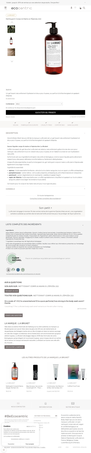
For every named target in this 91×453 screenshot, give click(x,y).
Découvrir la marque (14, 347)
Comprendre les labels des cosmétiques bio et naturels (23, 274)
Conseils (10, 189)
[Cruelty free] (23, 270)
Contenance (10, 104)
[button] (4, 450)
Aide (59, 447)
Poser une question (13, 315)
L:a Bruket (11, 15)
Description (12, 133)
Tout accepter (30, 444)
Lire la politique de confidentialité (12, 436)
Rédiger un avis (11, 291)
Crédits (42, 447)
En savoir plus (10, 98)
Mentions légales (79, 447)
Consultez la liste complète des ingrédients (45, 198)
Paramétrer (11, 444)
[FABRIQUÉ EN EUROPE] (18, 270)
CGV (67, 447)
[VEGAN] (13, 270)
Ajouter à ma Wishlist (78, 117)
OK (56, 416)
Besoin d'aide (10, 117)
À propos (37, 420)
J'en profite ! (54, 2)
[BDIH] (8, 270)
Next (12, 61)
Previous (12, 22)
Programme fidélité (41, 423)
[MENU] (7, 7)
